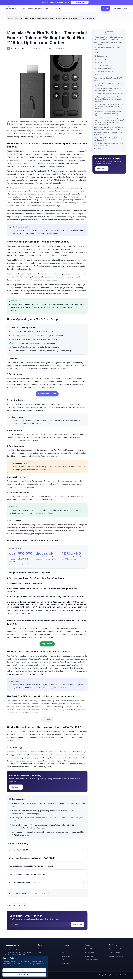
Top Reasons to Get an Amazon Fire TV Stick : (108, 79)
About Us (65, 949)
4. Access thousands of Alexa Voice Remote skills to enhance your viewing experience (109, 99)
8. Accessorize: (100, 75)
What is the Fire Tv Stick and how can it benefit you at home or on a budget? (109, 38)
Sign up (105, 8)
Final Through (99, 148)
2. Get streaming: (101, 56)
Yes (35, 893)
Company (54, 8)
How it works (66, 956)
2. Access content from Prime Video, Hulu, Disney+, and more (108, 89)
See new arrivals (79, 2)
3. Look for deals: (101, 59)
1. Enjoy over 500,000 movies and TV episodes (108, 84)
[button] (47, 850)
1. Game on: (99, 53)
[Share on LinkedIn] (24, 905)
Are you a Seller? (120, 8)
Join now (47, 719)
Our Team (65, 952)
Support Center (90, 949)
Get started (16, 787)
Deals (22, 8)
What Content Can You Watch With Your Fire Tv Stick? (108, 134)
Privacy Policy (90, 952)
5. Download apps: (102, 65)
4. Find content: (100, 62)
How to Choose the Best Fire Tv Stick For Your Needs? (109, 43)
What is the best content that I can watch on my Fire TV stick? (108, 144)
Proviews (38, 8)
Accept (24, 970)
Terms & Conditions (92, 960)
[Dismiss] (130, 2)
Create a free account (47, 394)
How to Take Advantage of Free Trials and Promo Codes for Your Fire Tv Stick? (109, 128)
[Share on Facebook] (19, 905)
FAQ (63, 960)
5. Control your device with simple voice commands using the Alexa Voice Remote (109, 106)
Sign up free (47, 644)
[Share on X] (14, 905)
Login (96, 8)
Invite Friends (66, 963)
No (45, 893)
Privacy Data (89, 956)
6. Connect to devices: (103, 68)
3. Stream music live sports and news (108, 94)
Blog (46, 8)
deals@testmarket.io (116, 956)
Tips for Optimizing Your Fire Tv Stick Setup (107, 49)
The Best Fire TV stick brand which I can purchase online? (108, 139)
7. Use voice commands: (104, 72)
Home (10, 18)
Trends (30, 8)
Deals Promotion (114, 952)
